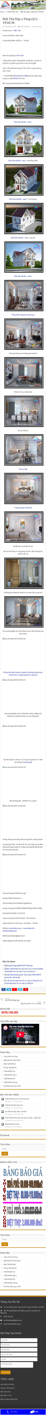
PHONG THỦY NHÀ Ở (7, 1388)
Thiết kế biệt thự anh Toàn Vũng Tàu (17, 1099)
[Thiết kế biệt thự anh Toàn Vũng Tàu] (2, 1099)
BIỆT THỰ (18, 30)
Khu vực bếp (23, 469)
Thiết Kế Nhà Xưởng (10, 1082)
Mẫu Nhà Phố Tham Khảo (12, 1060)
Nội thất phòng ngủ (12, 999)
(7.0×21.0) (19, 55)
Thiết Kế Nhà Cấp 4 (10, 1075)
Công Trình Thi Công (11, 1056)
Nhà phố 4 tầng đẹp (26, 965)
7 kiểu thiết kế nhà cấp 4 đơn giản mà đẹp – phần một (23, 1118)
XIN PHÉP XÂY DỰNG (7, 1384)
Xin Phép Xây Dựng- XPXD (12, 1086)
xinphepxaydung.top (10, 931)
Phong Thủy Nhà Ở (10, 1067)
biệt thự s (16, 78)
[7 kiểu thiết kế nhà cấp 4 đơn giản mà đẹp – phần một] (2, 1118)
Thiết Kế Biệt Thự (12, 12)
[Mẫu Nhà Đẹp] (23, 5)
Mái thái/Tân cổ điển (21, 76)
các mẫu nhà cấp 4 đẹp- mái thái (16, 1111)
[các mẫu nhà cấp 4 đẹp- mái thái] (2, 1111)
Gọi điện (14, 1412)
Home (2, 12)
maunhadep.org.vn (15, 928)
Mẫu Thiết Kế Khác (10, 1064)
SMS (36, 1412)
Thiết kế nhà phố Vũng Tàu (14, 1105)
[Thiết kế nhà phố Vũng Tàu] (2, 1105)
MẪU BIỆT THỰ (5, 1395)
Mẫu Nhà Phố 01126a (12, 1124)
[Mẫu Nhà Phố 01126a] (2, 1124)
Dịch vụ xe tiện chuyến (25, 1407)
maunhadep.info (28, 928)
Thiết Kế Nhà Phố (9, 1079)
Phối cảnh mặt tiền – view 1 (23, 122)
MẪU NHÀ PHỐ (5, 1392)
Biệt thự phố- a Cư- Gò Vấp (31, 1003)
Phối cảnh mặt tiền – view (16, 160)
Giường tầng (27, 762)
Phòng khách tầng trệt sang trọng (23, 315)
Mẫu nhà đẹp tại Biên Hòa (9, 1399)
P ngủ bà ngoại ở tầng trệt (23, 508)
